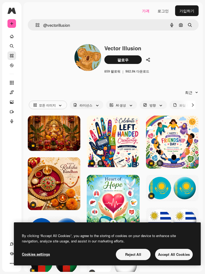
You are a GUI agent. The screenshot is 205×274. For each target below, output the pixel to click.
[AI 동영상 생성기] (11, 111)
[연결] (11, 244)
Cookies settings (36, 254)
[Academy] (11, 253)
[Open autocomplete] (35, 25)
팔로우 (123, 59)
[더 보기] (11, 263)
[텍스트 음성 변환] (11, 121)
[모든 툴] (11, 82)
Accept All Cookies (174, 254)
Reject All (133, 254)
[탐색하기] (11, 65)
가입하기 (186, 10)
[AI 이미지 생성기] (11, 102)
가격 (145, 10)
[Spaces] (11, 92)
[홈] (11, 36)
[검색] (11, 46)
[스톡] (11, 55)
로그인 (163, 10)
